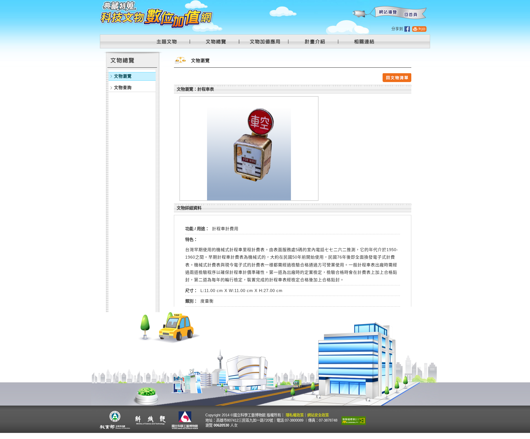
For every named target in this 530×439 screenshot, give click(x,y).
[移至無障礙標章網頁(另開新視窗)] (353, 420)
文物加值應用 (267, 41)
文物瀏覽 (123, 76)
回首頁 (410, 13)
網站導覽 (387, 13)
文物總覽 (219, 41)
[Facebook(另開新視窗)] (407, 29)
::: (352, 3)
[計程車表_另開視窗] (249, 148)
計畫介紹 (316, 41)
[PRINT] (419, 29)
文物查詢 (123, 87)
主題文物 (170, 41)
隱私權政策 (295, 415)
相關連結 (360, 41)
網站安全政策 (318, 415)
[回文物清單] (397, 77)
